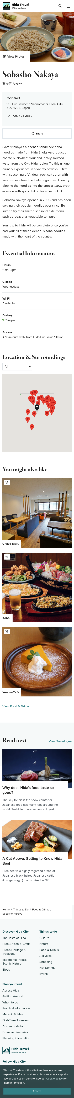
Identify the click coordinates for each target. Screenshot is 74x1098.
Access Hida (10, 990)
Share (39, 133)
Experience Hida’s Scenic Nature (14, 962)
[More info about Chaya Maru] (37, 513)
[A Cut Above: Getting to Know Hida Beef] (37, 851)
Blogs (6, 969)
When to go (10, 1002)
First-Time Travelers (15, 1020)
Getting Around (12, 996)
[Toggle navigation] (67, 6)
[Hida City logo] (15, 1050)
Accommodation (13, 1026)
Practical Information (16, 1008)
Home (6, 909)
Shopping (45, 962)
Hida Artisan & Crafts (16, 944)
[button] (33, 402)
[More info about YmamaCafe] (37, 661)
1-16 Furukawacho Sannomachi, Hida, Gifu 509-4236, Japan (35, 106)
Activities (45, 956)
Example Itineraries (15, 1032)
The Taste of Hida (14, 938)
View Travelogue (60, 741)
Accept (37, 1091)
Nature (44, 944)
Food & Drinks (40, 909)
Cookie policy (54, 1078)
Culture (44, 938)
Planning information (16, 1038)
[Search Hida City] (59, 6)
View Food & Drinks (16, 706)
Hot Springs (47, 968)
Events (43, 974)
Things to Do (21, 909)
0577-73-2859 (23, 116)
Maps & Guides (12, 1014)
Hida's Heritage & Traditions (14, 952)
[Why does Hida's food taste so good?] (37, 780)
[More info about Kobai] (37, 587)
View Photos (16, 56)
